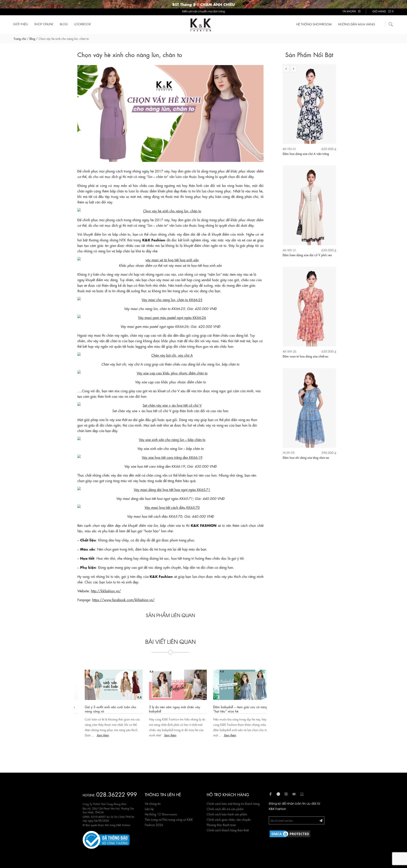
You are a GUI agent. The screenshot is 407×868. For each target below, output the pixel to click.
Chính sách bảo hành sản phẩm (227, 814)
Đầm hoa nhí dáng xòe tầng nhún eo (306, 356)
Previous (286, 68)
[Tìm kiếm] (390, 23)
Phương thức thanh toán (221, 824)
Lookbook (82, 24)
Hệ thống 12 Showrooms (161, 814)
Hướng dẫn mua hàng (356, 24)
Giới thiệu (20, 24)
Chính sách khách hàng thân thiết (228, 830)
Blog (64, 24)
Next (293, 68)
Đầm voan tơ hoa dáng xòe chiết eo (305, 255)
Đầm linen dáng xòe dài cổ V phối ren (307, 154)
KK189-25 (290, 250)
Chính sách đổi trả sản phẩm (225, 809)
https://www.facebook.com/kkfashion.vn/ (123, 599)
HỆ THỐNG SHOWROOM (314, 24)
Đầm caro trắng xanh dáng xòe (303, 457)
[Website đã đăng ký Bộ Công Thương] (106, 839)
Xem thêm (95, 735)
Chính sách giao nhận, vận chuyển (229, 819)
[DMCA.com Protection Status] (290, 833)
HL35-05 (289, 351)
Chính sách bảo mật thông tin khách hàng (233, 803)
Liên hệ (149, 809)
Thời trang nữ (153, 819)
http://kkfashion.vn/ (106, 590)
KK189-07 (290, 453)
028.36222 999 (116, 794)
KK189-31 (290, 149)
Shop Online (43, 24)
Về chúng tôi (153, 803)
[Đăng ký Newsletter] (321, 820)
